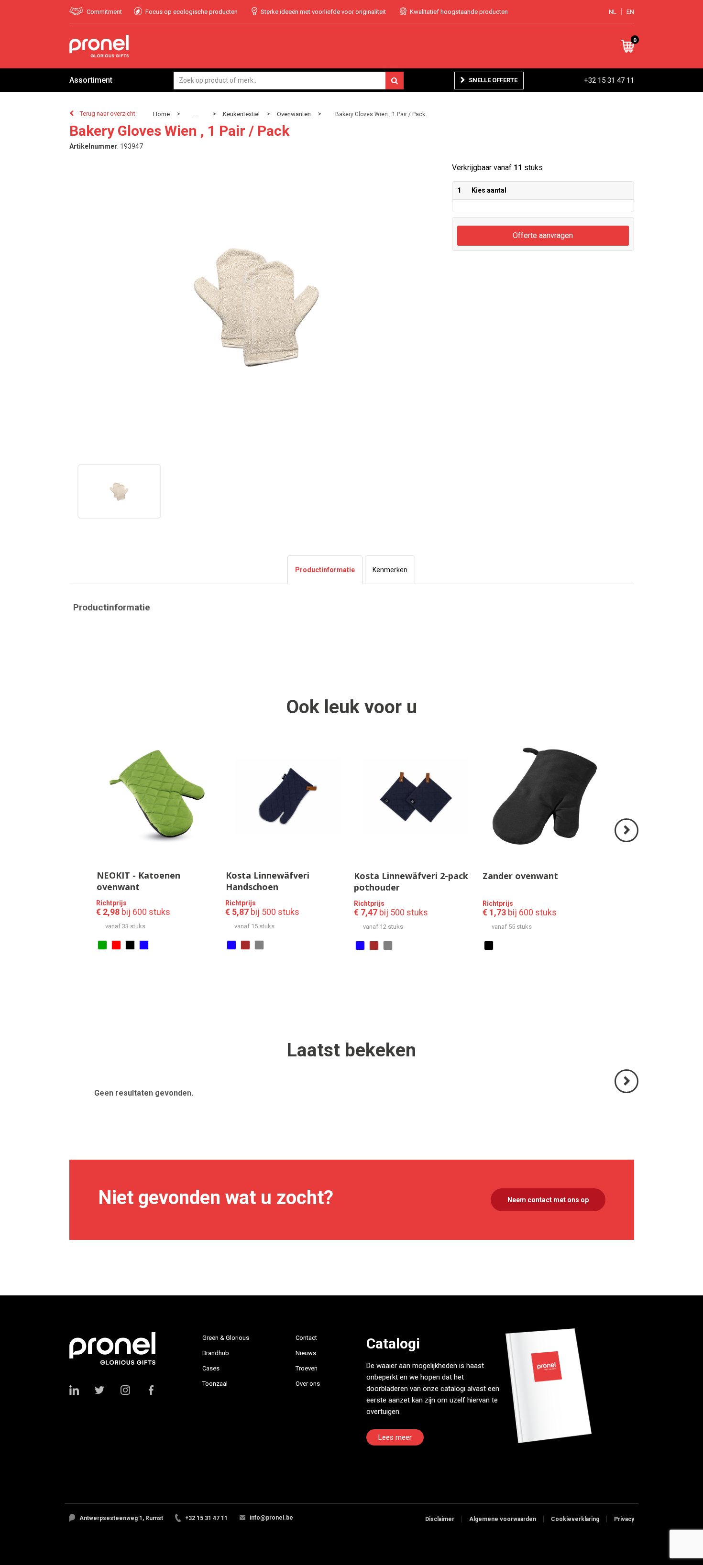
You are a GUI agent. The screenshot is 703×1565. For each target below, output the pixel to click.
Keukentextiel (241, 114)
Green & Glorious (225, 1337)
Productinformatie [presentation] (325, 570)
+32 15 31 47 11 (609, 80)
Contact (306, 1337)
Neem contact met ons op (548, 1200)
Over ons (308, 1383)
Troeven (307, 1368)
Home (161, 114)
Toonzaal (215, 1383)
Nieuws (306, 1353)
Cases (211, 1368)
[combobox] (289, 80)
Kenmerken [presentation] (390, 570)
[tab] (324, 569)
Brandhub (215, 1353)
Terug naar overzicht (107, 113)
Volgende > (627, 841)
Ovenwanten (294, 114)
